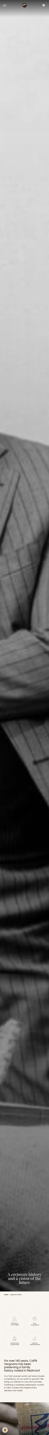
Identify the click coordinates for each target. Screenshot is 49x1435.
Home (6, 1295)
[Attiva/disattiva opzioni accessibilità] (5, 1430)
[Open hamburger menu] (5, 5)
